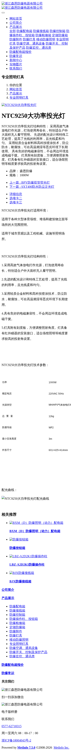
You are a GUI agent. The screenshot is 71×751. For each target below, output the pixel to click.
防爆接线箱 (17, 610)
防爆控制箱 (17, 614)
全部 (12, 31)
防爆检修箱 (17, 623)
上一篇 (29, 182)
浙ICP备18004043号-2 (16, 740)
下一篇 (31, 186)
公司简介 (8, 589)
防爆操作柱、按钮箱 (23, 618)
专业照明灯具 (18, 97)
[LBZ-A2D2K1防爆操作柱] (28, 556)
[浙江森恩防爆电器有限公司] (35, 6)
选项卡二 (15, 198)
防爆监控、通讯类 (22, 656)
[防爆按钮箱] (18, 539)
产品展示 (15, 93)
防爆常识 (8, 673)
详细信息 (15, 194)
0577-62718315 (11, 726)
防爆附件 (15, 631)
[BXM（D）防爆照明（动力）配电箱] (36, 522)
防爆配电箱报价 (13, 664)
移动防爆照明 (18, 639)
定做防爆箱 (17, 627)
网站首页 (15, 18)
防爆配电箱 (17, 606)
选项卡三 (15, 202)
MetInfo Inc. (61, 747)
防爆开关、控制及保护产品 (28, 652)
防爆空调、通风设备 (23, 648)
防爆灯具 (15, 635)
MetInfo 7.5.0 (26, 747)
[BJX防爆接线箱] (21, 573)
